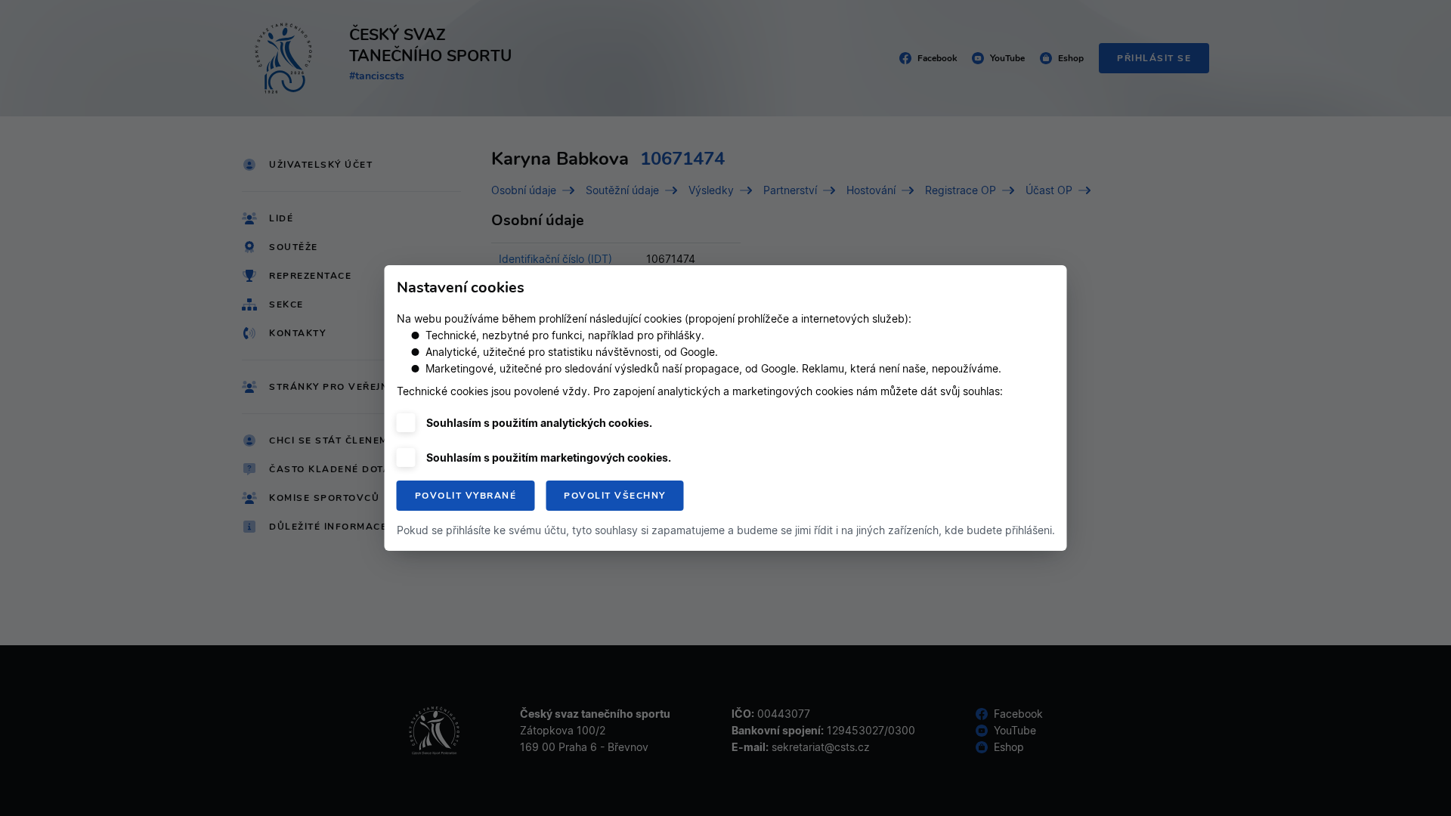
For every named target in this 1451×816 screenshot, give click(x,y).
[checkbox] (406, 422)
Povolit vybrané (466, 496)
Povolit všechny (615, 496)
